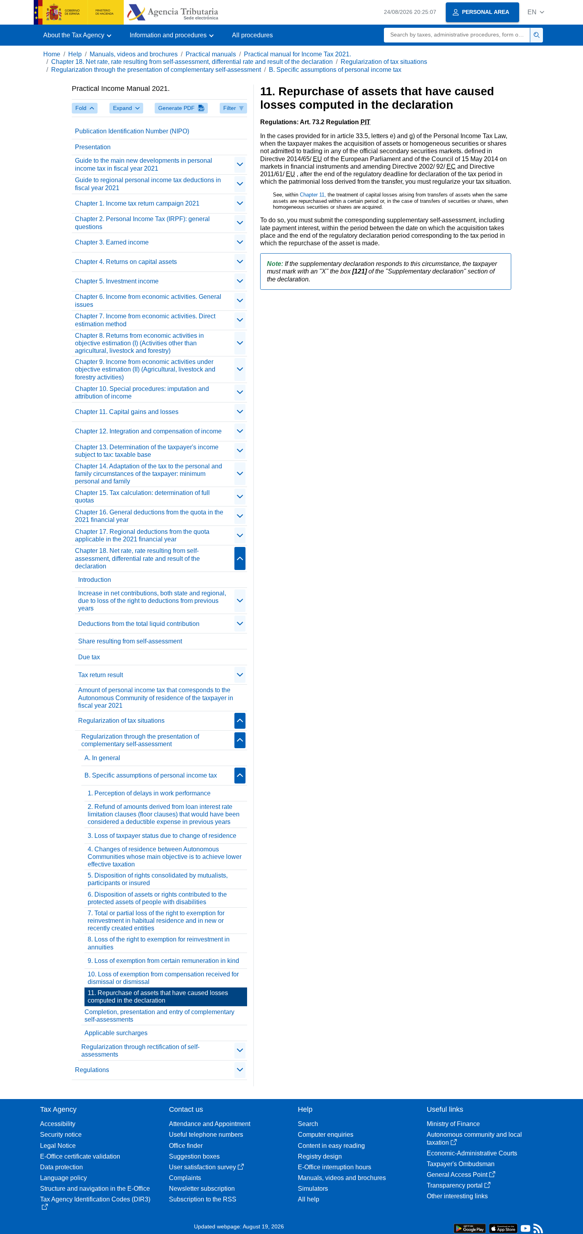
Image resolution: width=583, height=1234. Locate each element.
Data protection (61, 1167)
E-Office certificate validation (80, 1156)
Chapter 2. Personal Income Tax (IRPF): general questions (142, 223)
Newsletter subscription (202, 1188)
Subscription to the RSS (202, 1199)
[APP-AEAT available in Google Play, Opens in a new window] (470, 1227)
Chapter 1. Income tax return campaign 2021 (137, 203)
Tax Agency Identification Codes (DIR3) (95, 1199)
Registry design (320, 1156)
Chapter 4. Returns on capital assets (126, 261)
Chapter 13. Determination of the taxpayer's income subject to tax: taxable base (147, 451)
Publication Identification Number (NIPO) (132, 131)
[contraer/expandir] (239, 165)
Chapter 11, (314, 195)
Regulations (92, 1070)
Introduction (94, 579)
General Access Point (457, 1174)
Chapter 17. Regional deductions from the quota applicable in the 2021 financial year (142, 535)
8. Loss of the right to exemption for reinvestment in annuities (159, 943)
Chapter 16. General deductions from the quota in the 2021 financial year (149, 516)
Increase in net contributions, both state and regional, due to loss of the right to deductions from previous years (152, 601)
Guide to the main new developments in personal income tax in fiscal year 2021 (143, 164)
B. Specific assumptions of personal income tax (335, 69)
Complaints (185, 1177)
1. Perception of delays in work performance (149, 793)
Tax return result (100, 675)
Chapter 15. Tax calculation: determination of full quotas (142, 496)
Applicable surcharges (116, 1033)
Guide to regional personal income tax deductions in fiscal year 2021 (148, 184)
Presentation (93, 147)
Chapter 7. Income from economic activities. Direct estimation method (145, 320)
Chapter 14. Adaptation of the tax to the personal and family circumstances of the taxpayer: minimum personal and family (148, 474)
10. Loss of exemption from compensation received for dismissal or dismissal (163, 978)
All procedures (252, 35)
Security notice (61, 1134)
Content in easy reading (331, 1145)
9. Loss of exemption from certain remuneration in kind (163, 960)
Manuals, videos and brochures (134, 54)
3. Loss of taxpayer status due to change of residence (162, 835)
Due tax (89, 657)
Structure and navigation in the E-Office (95, 1188)
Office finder (186, 1145)
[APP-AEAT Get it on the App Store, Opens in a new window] (503, 1227)
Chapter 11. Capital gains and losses (126, 411)
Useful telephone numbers (206, 1134)
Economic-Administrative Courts (472, 1153)
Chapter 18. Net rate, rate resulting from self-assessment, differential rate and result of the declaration (192, 61)
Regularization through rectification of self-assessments (140, 1050)
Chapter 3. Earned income (112, 242)
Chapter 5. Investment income (117, 281)
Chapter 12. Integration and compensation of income (148, 431)
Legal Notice (58, 1145)
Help (75, 54)
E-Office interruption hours (334, 1167)
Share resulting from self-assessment (130, 641)
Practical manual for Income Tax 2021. (297, 54)
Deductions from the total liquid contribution (138, 623)
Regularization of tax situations (384, 61)
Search (308, 1123)
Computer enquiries (325, 1134)
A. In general (102, 758)
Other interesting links (457, 1196)
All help (308, 1199)
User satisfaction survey (202, 1167)
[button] (535, 12)
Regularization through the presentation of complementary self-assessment (156, 69)
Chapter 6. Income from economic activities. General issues (148, 300)
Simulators (313, 1188)
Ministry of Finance (453, 1123)
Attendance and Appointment (209, 1123)
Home (51, 54)
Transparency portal (455, 1185)
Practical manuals (211, 54)
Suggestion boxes (194, 1156)
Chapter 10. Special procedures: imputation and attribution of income (142, 392)
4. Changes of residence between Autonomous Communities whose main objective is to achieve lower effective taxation (165, 857)
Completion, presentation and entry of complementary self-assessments (159, 1016)
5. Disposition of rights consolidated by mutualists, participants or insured (158, 879)
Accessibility (57, 1123)
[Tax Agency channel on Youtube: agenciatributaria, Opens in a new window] (525, 1230)
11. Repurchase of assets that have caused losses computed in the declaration (158, 997)
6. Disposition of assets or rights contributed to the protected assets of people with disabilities (157, 898)
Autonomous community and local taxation (474, 1138)
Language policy (63, 1177)
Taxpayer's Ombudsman (461, 1164)
